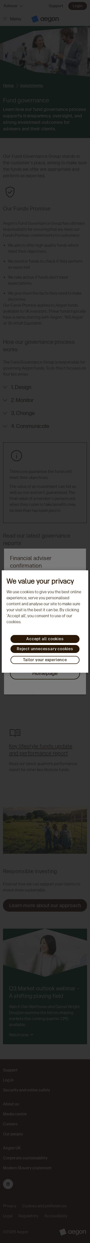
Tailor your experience (45, 659)
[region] (45, 621)
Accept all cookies (45, 638)
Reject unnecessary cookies (45, 648)
